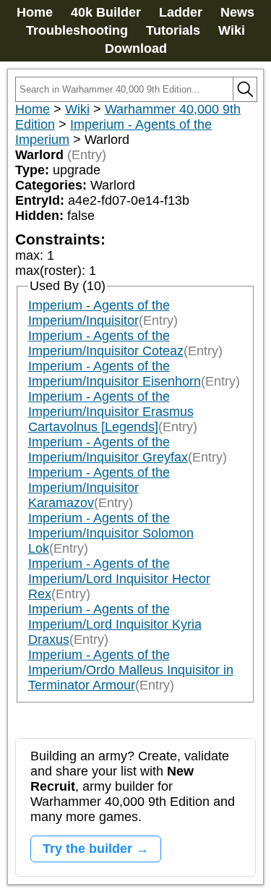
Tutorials (173, 30)
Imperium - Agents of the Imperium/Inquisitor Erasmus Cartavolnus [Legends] (111, 411)
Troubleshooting (77, 30)
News (237, 12)
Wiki (231, 30)
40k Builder (106, 12)
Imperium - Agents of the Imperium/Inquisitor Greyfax (108, 449)
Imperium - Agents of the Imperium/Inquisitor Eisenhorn (114, 373)
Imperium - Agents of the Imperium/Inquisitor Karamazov (99, 487)
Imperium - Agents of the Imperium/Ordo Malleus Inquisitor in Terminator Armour (130, 669)
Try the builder (87, 848)
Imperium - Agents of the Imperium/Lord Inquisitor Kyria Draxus (115, 624)
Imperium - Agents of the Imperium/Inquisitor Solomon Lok (111, 533)
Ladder (180, 12)
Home (35, 12)
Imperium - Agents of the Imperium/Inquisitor (99, 313)
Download (136, 48)
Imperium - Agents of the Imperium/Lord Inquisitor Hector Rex (119, 578)
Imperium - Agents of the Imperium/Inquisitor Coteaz (106, 343)
